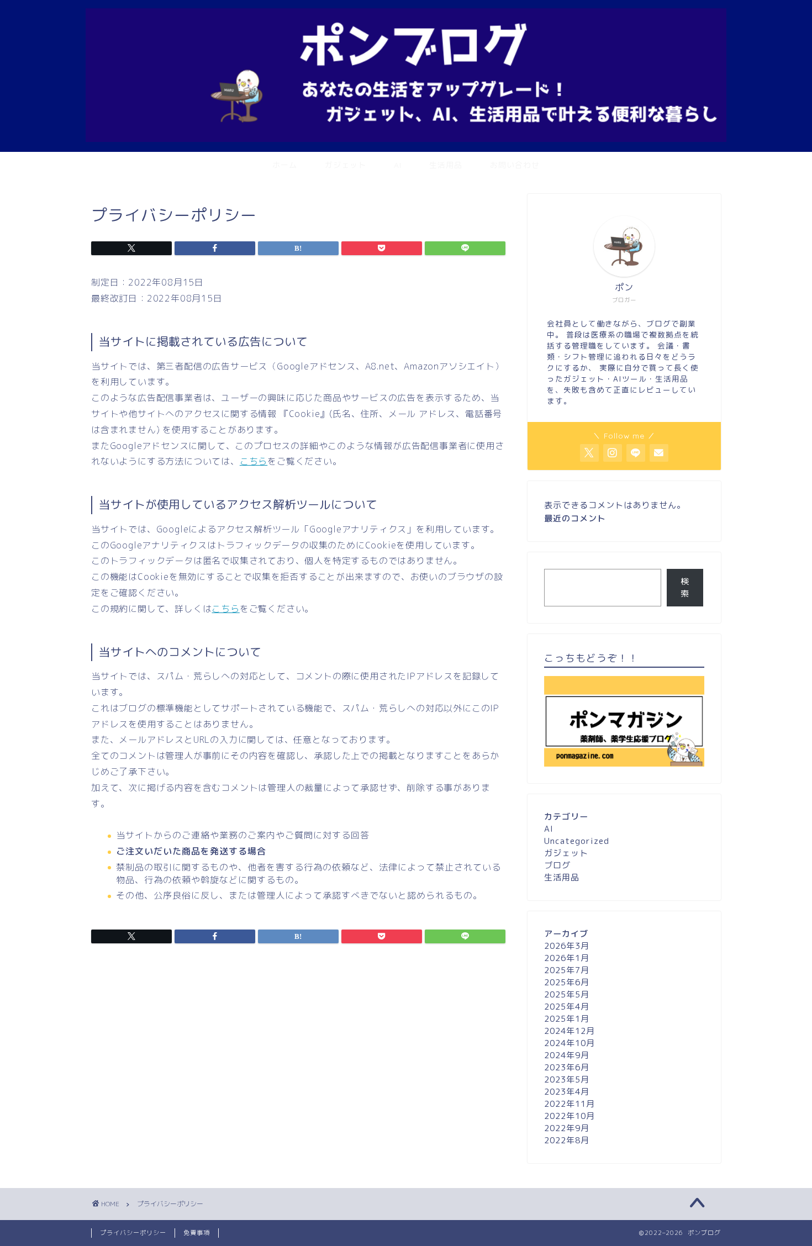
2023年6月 (566, 1067)
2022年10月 (569, 1116)
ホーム (284, 165)
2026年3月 (566, 946)
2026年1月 (566, 958)
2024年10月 (569, 1043)
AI (398, 165)
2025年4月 (566, 1006)
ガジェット (345, 165)
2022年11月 (569, 1104)
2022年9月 (566, 1128)
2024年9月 (566, 1055)
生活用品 (445, 165)
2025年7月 (566, 970)
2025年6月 (566, 982)
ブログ (557, 865)
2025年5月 (566, 994)
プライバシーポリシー (133, 1232)
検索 (685, 587)
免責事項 (196, 1232)
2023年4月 (566, 1091)
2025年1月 (566, 1019)
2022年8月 (566, 1140)
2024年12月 (569, 1031)
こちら (253, 461)
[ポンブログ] (406, 139)
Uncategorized (576, 841)
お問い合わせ (515, 165)
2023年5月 (566, 1079)
